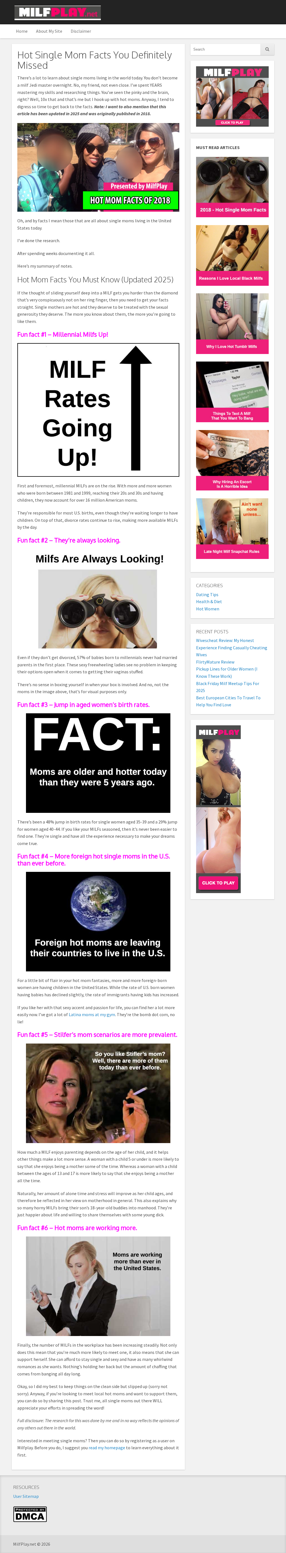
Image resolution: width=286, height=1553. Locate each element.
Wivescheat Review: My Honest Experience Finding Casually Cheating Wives (231, 647)
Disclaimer (81, 31)
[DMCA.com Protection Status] (30, 1520)
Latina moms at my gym (92, 1014)
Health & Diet (209, 601)
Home (22, 31)
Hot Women (207, 609)
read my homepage (107, 1447)
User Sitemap (26, 1496)
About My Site (49, 31)
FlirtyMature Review (215, 662)
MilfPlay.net (58, 13)
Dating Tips (207, 594)
